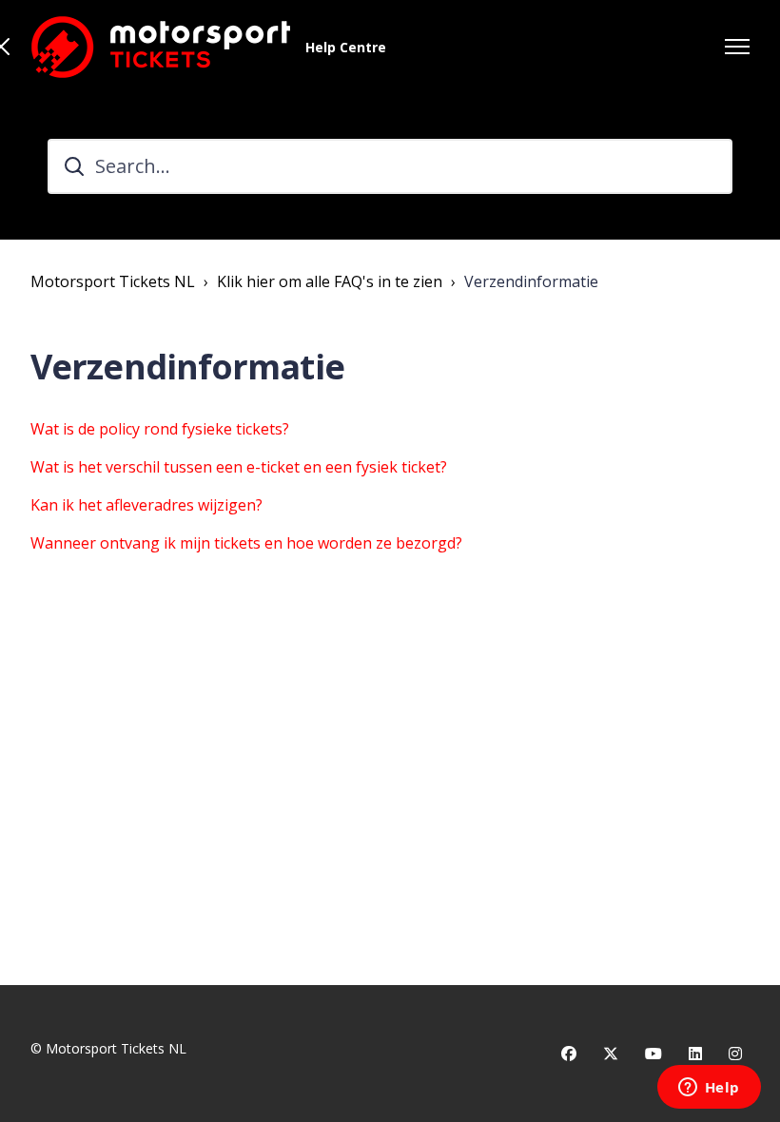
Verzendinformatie (531, 281)
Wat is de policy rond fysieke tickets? (159, 428)
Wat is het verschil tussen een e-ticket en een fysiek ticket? (238, 466)
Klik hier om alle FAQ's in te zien (329, 281)
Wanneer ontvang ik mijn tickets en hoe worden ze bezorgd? (246, 542)
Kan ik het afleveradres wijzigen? (146, 504)
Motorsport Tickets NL (112, 281)
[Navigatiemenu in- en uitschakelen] (737, 46)
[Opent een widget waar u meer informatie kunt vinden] (708, 1088)
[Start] (160, 46)
